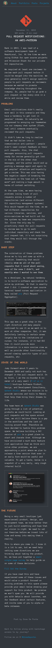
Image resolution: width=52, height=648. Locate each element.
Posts (35, 3)
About (14, 3)
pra (20, 294)
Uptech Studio (12, 390)
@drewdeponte (29, 637)
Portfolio (24, 3)
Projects (44, 3)
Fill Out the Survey (16, 569)
